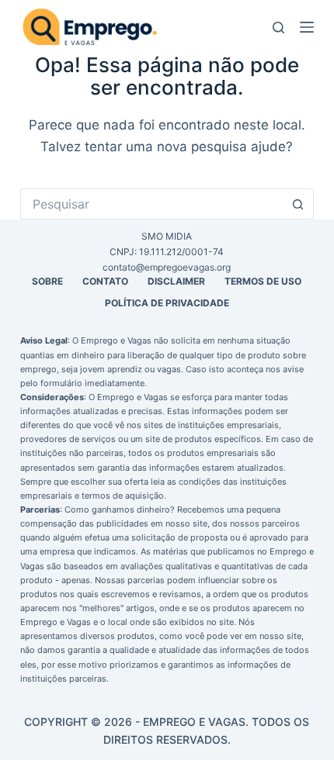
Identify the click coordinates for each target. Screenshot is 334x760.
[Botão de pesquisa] (298, 203)
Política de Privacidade (167, 303)
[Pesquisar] (278, 27)
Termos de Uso (262, 281)
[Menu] (307, 27)
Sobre (47, 281)
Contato (105, 281)
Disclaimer (176, 281)
